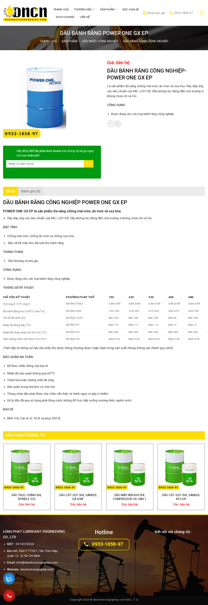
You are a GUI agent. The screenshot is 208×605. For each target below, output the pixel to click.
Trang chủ (61, 9)
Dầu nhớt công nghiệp (100, 41)
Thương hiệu (83, 9)
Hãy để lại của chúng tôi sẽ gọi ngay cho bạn (55, 153)
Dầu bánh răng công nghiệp (145, 41)
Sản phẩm (107, 9)
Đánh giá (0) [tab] (30, 191)
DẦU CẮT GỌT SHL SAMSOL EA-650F (78, 497)
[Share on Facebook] (110, 123)
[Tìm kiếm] (201, 13)
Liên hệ (85, 16)
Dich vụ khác (65, 16)
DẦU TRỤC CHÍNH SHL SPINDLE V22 (27, 497)
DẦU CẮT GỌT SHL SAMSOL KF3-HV (181, 497)
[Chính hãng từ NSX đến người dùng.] (25, 13)
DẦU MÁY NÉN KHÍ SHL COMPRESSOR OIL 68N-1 (129, 497)
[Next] (205, 478)
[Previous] (3, 478)
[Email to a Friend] (117, 123)
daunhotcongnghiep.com (36, 569)
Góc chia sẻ (130, 9)
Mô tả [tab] (10, 191)
